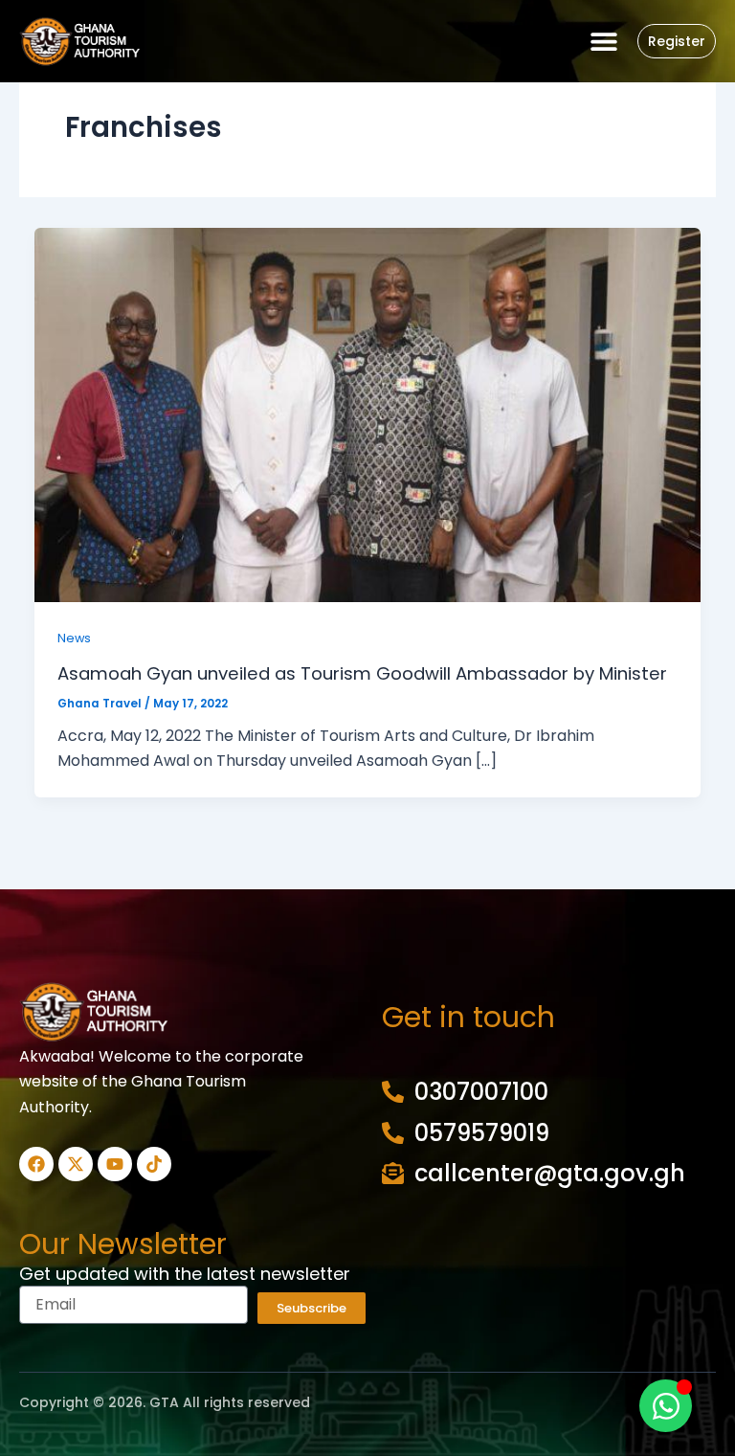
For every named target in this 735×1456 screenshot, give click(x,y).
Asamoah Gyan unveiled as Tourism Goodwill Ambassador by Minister (362, 673)
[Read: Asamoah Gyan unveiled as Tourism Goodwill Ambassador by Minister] (367, 414)
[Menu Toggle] (604, 41)
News (74, 638)
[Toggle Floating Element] (665, 1405)
